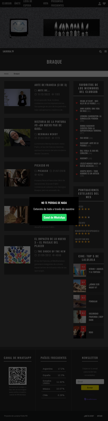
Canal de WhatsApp (54, 217)
